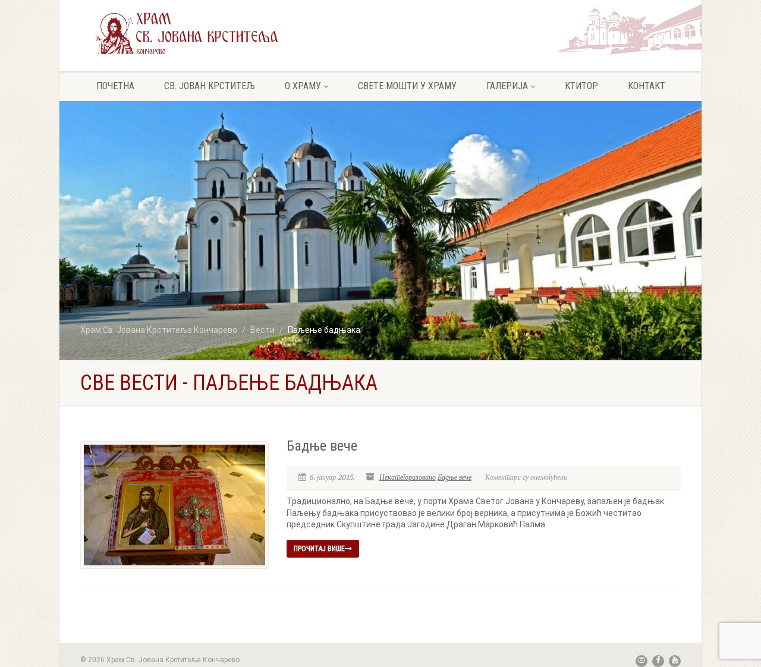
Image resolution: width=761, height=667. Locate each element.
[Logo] (186, 33)
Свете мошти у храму (407, 86)
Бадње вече (322, 446)
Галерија (507, 86)
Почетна (115, 86)
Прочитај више (319, 549)
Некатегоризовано (407, 477)
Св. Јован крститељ (209, 86)
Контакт (646, 86)
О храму (303, 86)
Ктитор (581, 86)
